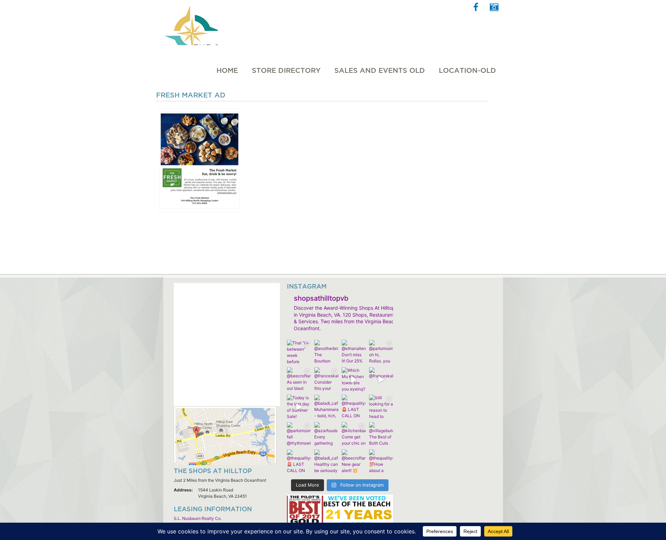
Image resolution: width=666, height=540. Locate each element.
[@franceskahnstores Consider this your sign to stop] (326, 379)
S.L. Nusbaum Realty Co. (198, 518)
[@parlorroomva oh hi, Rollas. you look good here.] (381, 352)
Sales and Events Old (379, 70)
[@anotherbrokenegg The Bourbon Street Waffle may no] (326, 352)
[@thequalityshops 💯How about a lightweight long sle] (381, 461)
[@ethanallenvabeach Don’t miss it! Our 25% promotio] (354, 352)
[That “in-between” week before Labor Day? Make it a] (299, 352)
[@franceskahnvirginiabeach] (381, 379)
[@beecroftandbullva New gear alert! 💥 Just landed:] (354, 461)
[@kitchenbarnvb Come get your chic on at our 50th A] (354, 434)
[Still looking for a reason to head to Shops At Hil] (381, 407)
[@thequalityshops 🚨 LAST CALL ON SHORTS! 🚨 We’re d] (354, 407)
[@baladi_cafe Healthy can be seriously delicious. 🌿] (326, 461)
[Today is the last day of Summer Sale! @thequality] (299, 407)
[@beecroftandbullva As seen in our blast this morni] (299, 379)
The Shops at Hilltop (190, 22)
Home (227, 70)
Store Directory (286, 70)
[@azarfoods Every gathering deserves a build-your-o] (326, 434)
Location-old (467, 70)
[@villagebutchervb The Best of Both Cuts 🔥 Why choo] (381, 434)
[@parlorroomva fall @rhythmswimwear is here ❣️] (299, 434)
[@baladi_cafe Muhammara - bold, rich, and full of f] (326, 407)
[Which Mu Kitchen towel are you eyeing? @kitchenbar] (354, 379)
